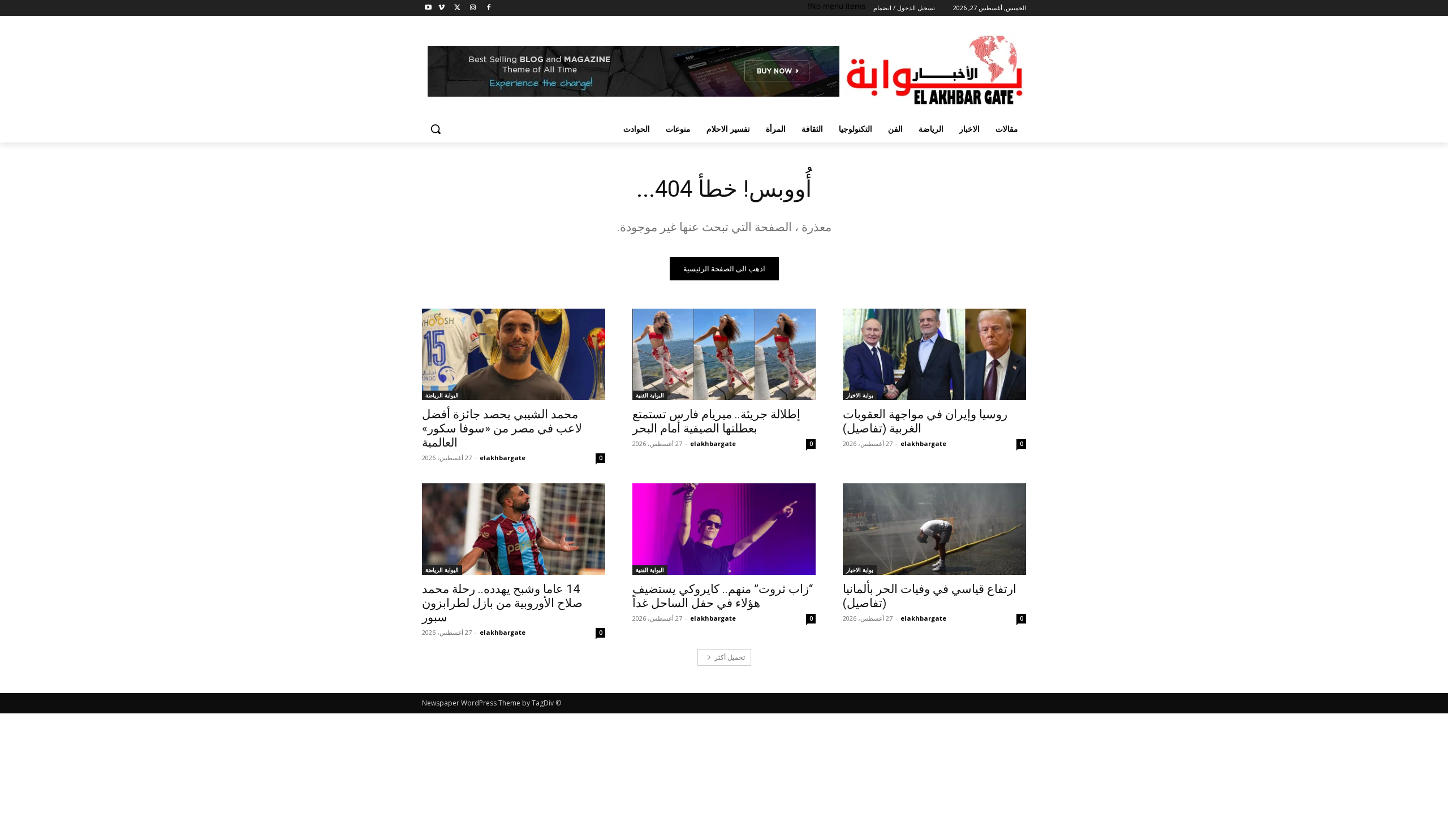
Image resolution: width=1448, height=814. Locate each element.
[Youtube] (428, 8)
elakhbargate (923, 443)
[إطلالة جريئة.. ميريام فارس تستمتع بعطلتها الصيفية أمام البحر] (724, 354)
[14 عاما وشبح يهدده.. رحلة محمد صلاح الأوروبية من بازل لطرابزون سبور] (513, 529)
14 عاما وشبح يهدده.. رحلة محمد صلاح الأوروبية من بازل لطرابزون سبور (502, 603)
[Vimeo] (441, 8)
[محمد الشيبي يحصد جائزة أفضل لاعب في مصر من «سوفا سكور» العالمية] (513, 354)
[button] (435, 128)
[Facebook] (488, 8)
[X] (457, 8)
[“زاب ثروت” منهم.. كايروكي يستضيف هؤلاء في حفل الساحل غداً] (724, 529)
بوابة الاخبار (859, 395)
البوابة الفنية (650, 395)
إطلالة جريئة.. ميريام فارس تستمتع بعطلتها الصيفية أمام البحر (716, 421)
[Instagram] (472, 8)
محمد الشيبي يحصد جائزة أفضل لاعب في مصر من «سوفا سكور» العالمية (502, 428)
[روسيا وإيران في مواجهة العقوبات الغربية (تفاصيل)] (934, 354)
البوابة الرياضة (442, 395)
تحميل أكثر (729, 657)
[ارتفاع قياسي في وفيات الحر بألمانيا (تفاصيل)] (934, 529)
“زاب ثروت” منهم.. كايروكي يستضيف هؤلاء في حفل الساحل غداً (722, 596)
